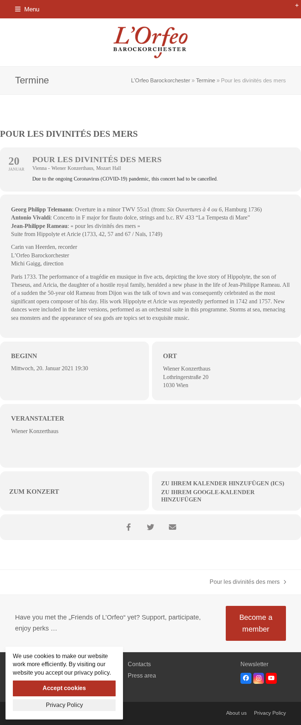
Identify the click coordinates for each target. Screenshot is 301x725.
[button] (27, 9)
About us (236, 713)
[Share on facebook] (128, 527)
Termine (205, 80)
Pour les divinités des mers (245, 583)
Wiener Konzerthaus (186, 368)
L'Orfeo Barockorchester (160, 80)
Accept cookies (64, 688)
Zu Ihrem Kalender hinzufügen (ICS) (222, 483)
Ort (170, 356)
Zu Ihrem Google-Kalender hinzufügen (208, 496)
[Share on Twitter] (150, 527)
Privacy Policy (270, 713)
